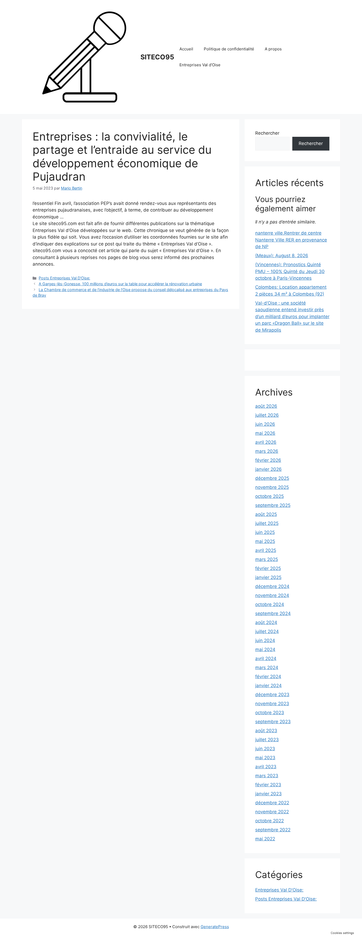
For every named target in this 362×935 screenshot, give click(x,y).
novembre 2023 (272, 703)
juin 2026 (265, 424)
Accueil (186, 48)
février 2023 (268, 784)
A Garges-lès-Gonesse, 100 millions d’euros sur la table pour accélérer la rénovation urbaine (120, 284)
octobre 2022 (269, 820)
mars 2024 (266, 667)
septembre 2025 (272, 505)
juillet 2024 (267, 631)
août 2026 (266, 406)
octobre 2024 (269, 604)
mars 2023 (266, 775)
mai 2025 (265, 541)
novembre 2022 (272, 811)
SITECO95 (157, 57)
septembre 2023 (273, 721)
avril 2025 (265, 550)
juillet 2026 (267, 415)
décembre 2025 (272, 478)
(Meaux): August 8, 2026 (281, 255)
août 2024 (266, 622)
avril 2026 (265, 442)
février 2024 (268, 676)
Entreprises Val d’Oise (199, 64)
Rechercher (267, 133)
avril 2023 (265, 766)
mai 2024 (265, 649)
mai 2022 (265, 838)
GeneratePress (215, 926)
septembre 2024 (273, 613)
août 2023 (266, 730)
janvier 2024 (268, 685)
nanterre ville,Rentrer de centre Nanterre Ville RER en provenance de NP (291, 239)
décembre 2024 (272, 586)
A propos (273, 48)
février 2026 (268, 460)
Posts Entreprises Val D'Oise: (64, 278)
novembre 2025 (272, 487)
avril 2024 (265, 658)
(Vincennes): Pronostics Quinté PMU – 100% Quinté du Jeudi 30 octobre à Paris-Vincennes (290, 271)
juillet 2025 (267, 523)
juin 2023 (265, 748)
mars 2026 (266, 451)
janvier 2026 (268, 469)
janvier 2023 (268, 793)
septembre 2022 (272, 829)
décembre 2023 (272, 694)
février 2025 (268, 568)
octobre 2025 (269, 496)
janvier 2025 (268, 577)
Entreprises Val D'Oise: (279, 890)
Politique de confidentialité (229, 48)
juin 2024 (265, 640)
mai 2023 (265, 757)
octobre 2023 (269, 712)
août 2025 (266, 514)
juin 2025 (265, 532)
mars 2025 (266, 559)
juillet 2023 (267, 739)
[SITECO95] (84, 56)
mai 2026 (265, 433)
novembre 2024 (272, 595)
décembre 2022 (272, 802)
